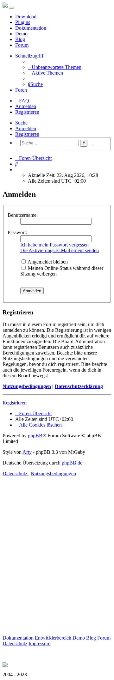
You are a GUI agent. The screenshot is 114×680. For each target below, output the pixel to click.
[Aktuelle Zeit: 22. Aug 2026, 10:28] (17, 169)
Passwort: (17, 232)
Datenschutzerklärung (79, 386)
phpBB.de (72, 462)
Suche (21, 122)
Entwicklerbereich (53, 638)
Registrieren (27, 134)
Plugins (22, 22)
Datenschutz (15, 643)
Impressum (39, 643)
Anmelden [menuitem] (25, 106)
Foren (21, 90)
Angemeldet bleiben (47, 261)
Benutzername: (23, 215)
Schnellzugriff (29, 55)
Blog (20, 39)
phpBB (35, 435)
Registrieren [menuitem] (27, 112)
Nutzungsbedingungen (27, 386)
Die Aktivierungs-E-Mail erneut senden (59, 250)
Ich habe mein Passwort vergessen (54, 244)
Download (25, 16)
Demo (21, 33)
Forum (21, 45)
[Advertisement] (57, 563)
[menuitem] (54, 67)
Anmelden (25, 128)
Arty (27, 452)
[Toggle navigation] (11, 8)
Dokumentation (30, 28)
